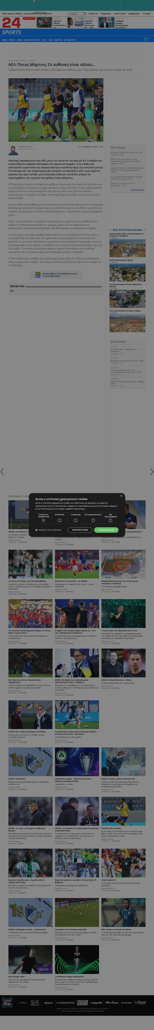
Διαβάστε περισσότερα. (75, 509)
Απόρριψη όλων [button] (80, 530)
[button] (48, 530)
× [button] (121, 496)
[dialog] (77, 515)
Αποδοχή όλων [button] (106, 530)
